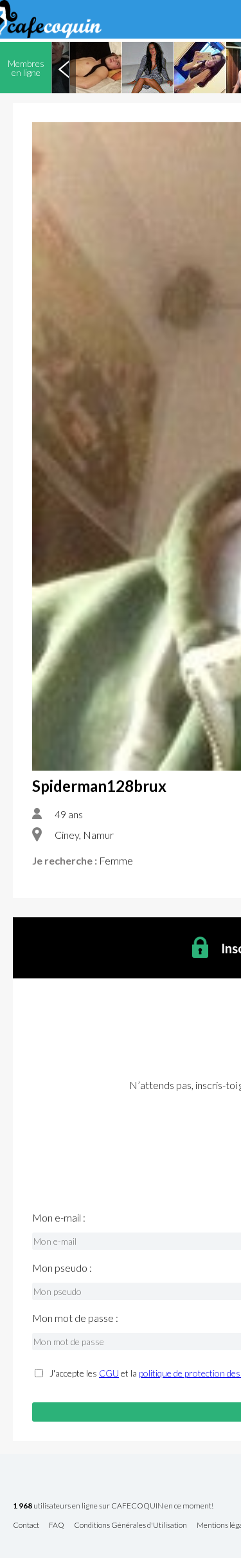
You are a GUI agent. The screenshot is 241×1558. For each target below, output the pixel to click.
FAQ (56, 1525)
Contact (26, 1525)
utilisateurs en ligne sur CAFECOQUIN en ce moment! (113, 1506)
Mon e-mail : (58, 1218)
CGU (109, 1373)
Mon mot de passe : (75, 1318)
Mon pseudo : (62, 1268)
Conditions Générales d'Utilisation (130, 1525)
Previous (63, 67)
